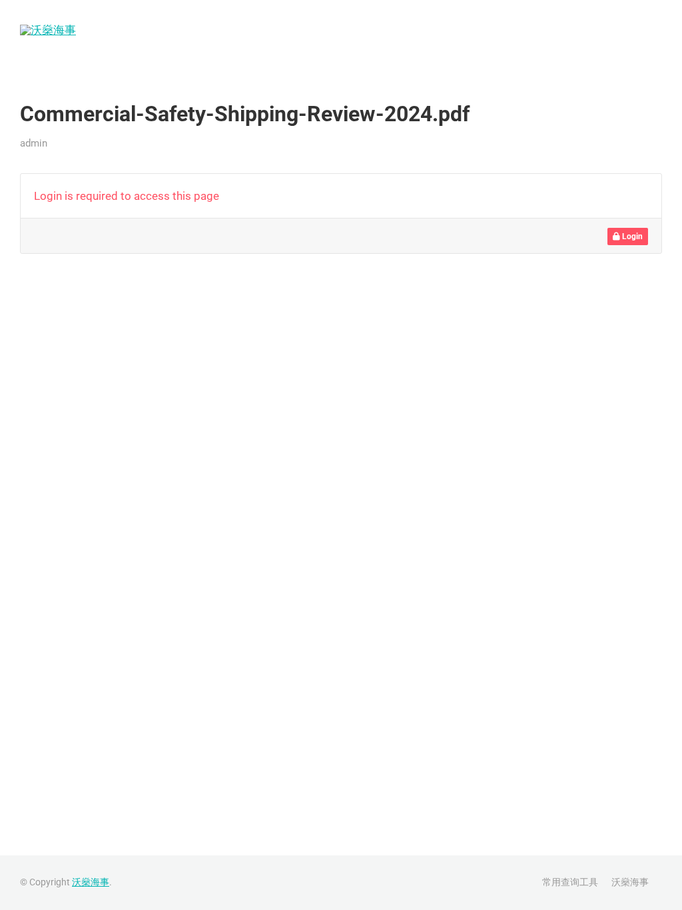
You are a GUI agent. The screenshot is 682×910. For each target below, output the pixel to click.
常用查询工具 (555, 30)
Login (631, 236)
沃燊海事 (637, 30)
